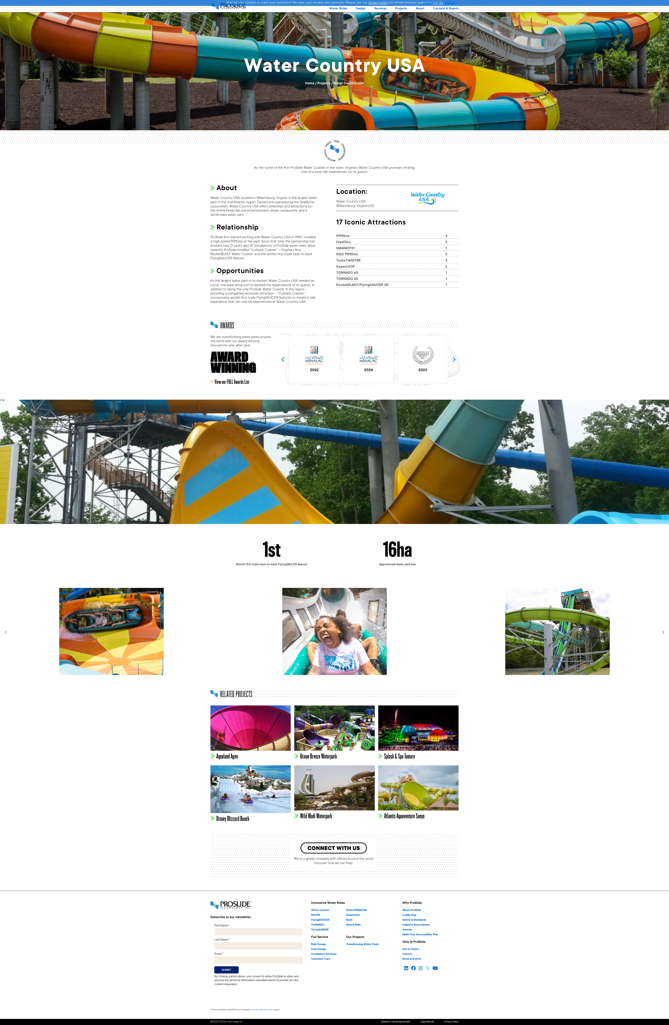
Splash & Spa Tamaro (399, 756)
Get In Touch (410, 949)
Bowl (349, 920)
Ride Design (318, 944)
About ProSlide (411, 910)
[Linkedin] (406, 968)
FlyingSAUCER (320, 920)
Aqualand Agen (227, 756)
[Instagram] (420, 968)
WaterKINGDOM (356, 910)
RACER (315, 915)
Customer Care (320, 959)
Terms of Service (269, 1010)
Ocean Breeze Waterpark (318, 756)
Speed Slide (353, 924)
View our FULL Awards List (232, 382)
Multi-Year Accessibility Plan (420, 934)
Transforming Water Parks (362, 944)
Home (309, 84)
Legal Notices (427, 1022)
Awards (407, 929)
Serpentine (353, 915)
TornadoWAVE (320, 929)
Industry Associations (416, 924)
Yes (435, 3)
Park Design (318, 949)
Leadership (409, 915)
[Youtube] (435, 968)
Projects (323, 84)
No (441, 3)
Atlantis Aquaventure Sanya (404, 816)
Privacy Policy (254, 1010)
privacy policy (378, 3)
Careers (407, 954)
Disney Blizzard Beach (232, 819)
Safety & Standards (414, 920)
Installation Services (324, 954)
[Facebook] (413, 968)
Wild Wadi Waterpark (316, 816)
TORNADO (317, 924)
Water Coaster (320, 910)
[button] (338, 8)
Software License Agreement (395, 1022)
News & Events (411, 959)
